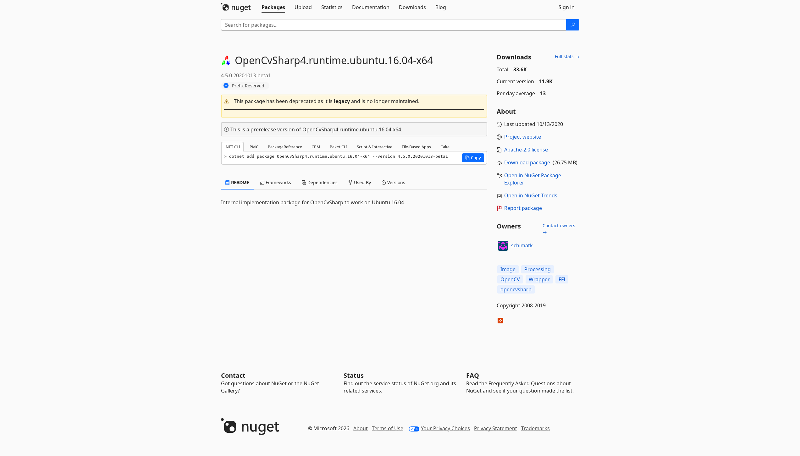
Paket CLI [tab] (338, 147)
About (360, 428)
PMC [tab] (254, 147)
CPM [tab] (316, 147)
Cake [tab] (445, 147)
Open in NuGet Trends (530, 195)
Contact (233, 375)
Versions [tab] (395, 182)
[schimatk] (503, 245)
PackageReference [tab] (285, 147)
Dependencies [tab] (322, 182)
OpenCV (510, 279)
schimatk (522, 245)
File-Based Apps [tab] (416, 147)
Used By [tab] (362, 182)
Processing (537, 269)
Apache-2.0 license (526, 149)
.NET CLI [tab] (232, 147)
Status (354, 375)
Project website (522, 136)
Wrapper (539, 279)
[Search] (572, 24)
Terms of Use (387, 428)
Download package (527, 162)
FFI (562, 279)
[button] (354, 101)
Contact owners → (559, 229)
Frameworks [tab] (277, 182)
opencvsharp (516, 289)
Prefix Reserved (248, 86)
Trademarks (535, 428)
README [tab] (239, 182)
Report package (523, 208)
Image (508, 269)
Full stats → (567, 56)
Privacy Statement (495, 428)
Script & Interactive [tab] (374, 147)
